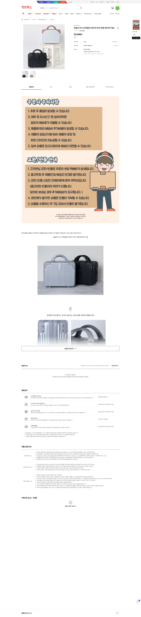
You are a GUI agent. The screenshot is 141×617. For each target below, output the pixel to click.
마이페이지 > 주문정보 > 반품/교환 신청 (46, 456)
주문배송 (108, 2)
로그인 (97, 2)
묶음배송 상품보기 (100, 53)
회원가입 (92, 2)
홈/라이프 (26, 19)
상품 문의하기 (115, 365)
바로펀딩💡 (79, 14)
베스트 (61, 14)
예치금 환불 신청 (136, 38)
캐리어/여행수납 (42, 19)
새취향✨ (30, 14)
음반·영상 (38, 14)
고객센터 (117, 2)
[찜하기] (117, 613)
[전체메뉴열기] (23, 13)
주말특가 (54, 14)
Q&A (70, 87)
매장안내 (113, 2)
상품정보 (31, 87)
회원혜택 (101, 2)
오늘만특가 (46, 14)
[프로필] (117, 8)
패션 (34, 19)
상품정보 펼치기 (69, 348)
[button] (117, 28)
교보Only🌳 (97, 14)
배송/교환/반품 (90, 87)
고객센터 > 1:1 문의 (76, 456)
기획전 (134, 34)
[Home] (22, 19)
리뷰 (51, 87)
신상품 (66, 14)
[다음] (67, 47)
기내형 (51, 19)
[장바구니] (112, 8)
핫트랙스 (42, 8)
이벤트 (72, 14)
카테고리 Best (110, 87)
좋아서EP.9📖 (88, 14)
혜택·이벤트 (135, 31)
